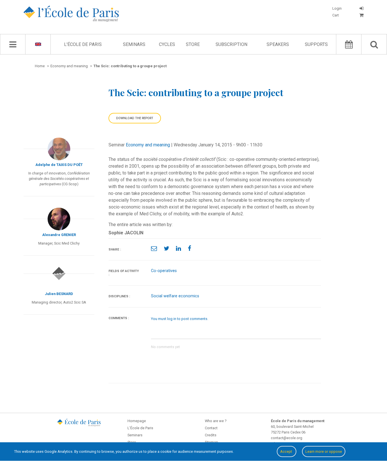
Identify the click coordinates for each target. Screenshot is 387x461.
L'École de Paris (83, 44)
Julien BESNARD (59, 294)
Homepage (136, 421)
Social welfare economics (175, 296)
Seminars (134, 44)
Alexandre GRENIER (59, 235)
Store (193, 44)
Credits (210, 435)
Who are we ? (215, 421)
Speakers (278, 44)
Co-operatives (164, 270)
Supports (316, 44)
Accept (286, 451)
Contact (211, 428)
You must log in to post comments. (179, 319)
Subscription (231, 44)
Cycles (167, 44)
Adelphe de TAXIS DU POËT (59, 165)
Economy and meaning (148, 145)
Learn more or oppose (323, 451)
